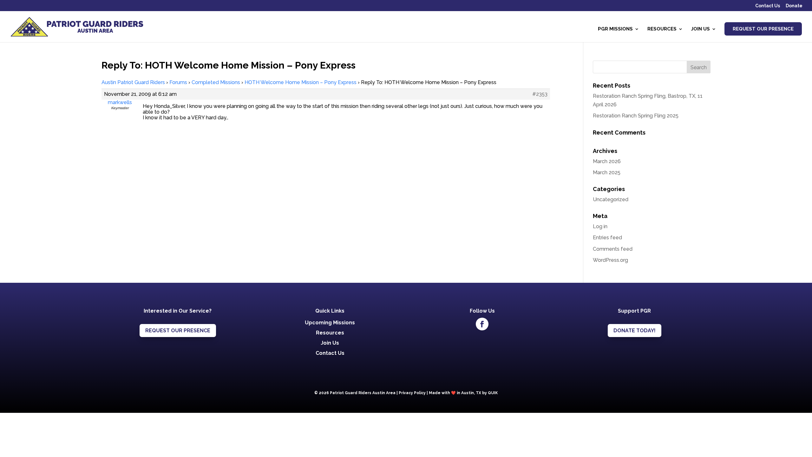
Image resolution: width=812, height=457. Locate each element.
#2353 (539, 94)
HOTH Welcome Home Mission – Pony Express (301, 82)
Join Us (700, 29)
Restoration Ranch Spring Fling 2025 (635, 116)
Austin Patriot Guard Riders (133, 82)
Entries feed (607, 238)
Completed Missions (216, 82)
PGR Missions (615, 29)
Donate (794, 5)
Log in (600, 226)
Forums (178, 82)
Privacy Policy (412, 393)
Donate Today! (634, 331)
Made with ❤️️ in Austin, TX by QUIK (463, 393)
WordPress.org (610, 260)
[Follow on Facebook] (482, 324)
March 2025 (606, 172)
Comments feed (612, 249)
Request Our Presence (763, 29)
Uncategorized (610, 199)
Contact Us (767, 5)
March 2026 (607, 161)
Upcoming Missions (330, 323)
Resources (662, 29)
